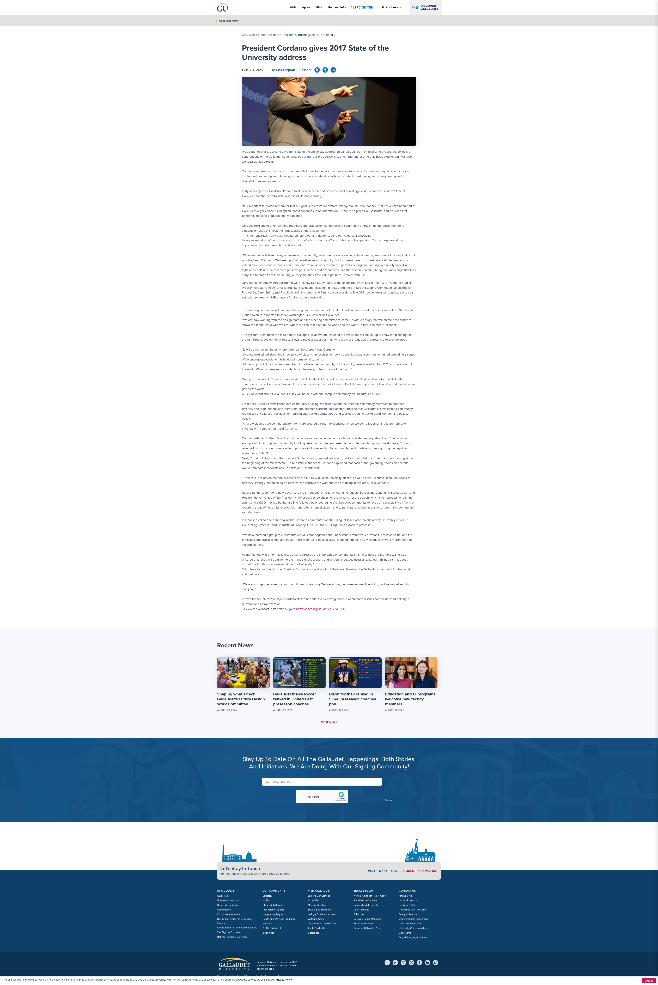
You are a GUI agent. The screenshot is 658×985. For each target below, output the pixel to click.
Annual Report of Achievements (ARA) (237, 927)
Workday (267, 923)
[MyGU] (387, 962)
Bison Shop (269, 933)
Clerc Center (405, 933)
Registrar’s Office (408, 905)
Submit (389, 800)
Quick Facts (223, 896)
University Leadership (228, 900)
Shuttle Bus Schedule (319, 909)
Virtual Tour (314, 900)
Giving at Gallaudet (363, 923)
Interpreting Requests (274, 914)
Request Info (337, 7)
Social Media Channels (365, 900)
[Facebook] (419, 962)
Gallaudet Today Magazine (367, 919)
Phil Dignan (285, 70)
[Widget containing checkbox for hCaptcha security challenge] (322, 796)
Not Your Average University (232, 937)
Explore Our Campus (319, 896)
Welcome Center (316, 919)
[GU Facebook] (325, 70)
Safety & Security (408, 914)
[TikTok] (435, 962)
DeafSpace (313, 933)
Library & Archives (272, 905)
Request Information (419, 871)
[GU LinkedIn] (333, 70)
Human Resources (409, 900)
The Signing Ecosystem (229, 932)
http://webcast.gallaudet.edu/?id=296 (320, 609)
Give (319, 7)
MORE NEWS (329, 722)
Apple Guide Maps (317, 928)
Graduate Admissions (410, 923)
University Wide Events (366, 905)
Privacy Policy (284, 979)
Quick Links (390, 7)
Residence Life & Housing (413, 909)
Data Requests (361, 909)
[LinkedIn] (427, 962)
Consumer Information (229, 914)
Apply (306, 7)
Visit (293, 7)
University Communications (413, 928)
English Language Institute (413, 937)
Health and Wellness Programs (279, 919)
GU (244, 35)
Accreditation (224, 909)
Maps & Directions (317, 905)
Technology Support (273, 909)
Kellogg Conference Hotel (321, 914)
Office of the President (264, 35)
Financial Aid (405, 896)
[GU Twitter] (317, 70)
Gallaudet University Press (367, 928)
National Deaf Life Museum (322, 923)
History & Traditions (227, 905)
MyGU (266, 900)
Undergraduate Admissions (413, 919)
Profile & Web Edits (273, 928)
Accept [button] (649, 980)
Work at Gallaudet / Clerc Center (370, 896)
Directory (267, 896)
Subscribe (359, 914)
